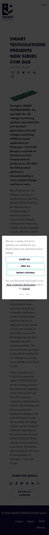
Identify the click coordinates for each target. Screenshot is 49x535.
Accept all (24, 259)
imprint (26, 288)
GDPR (28, 294)
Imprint (21, 294)
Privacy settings (25, 272)
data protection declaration (20, 284)
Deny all (25, 266)
